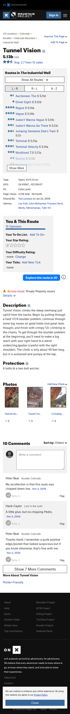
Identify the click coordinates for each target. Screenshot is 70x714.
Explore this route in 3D (41, 277)
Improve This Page (54, 36)
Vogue (20, 113)
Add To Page (58, 42)
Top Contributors (13, 631)
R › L (35, 88)
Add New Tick (31, 262)
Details (7, 295)
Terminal (21, 141)
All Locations (10, 33)
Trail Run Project (45, 619)
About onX (10, 677)
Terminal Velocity (27, 146)
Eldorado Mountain (24, 38)
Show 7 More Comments (35, 569)
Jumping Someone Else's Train (36, 131)
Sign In (53, 15)
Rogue (20, 108)
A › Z (54, 88)
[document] (35, 697)
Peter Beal (12, 478)
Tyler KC (46, 207)
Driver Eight (23, 102)
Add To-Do (37, 234)
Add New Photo (56, 384)
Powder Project (44, 625)
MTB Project (43, 608)
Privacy (53, 709)
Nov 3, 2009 (39, 488)
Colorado (25, 33)
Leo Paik (23, 203)
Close (35, 702)
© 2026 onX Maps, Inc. (25, 709)
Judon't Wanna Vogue (30, 119)
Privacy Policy (40, 695)
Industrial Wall (11, 42)
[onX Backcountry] (15, 5)
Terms (43, 709)
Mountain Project (45, 602)
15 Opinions (13, 226)
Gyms (7, 613)
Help (6, 608)
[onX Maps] (12, 652)
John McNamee (37, 203)
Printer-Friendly (13, 582)
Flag (62, 495)
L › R (15, 88)
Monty (21, 207)
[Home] (20, 15)
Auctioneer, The (26, 96)
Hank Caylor (14, 506)
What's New (11, 625)
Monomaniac (33, 207)
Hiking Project (44, 613)
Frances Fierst (55, 203)
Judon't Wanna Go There (32, 125)
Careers (8, 683)
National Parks (44, 631)
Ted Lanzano (25, 198)
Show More (16, 168)
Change (20, 256)
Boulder (7, 38)
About (7, 602)
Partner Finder (12, 619)
